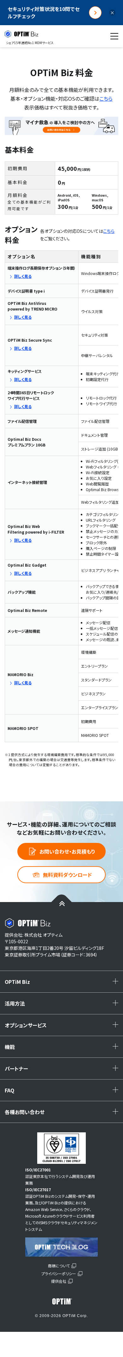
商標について (59, 1265)
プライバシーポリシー (58, 1273)
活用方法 (63, 1006)
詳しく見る (23, 276)
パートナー (63, 1071)
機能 (63, 1049)
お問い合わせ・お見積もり (67, 851)
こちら (106, 98)
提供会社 (58, 1281)
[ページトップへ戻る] (61, 903)
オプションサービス (63, 1027)
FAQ (63, 1092)
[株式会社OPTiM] (61, 1301)
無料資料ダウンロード (67, 874)
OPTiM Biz (63, 984)
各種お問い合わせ (63, 1114)
